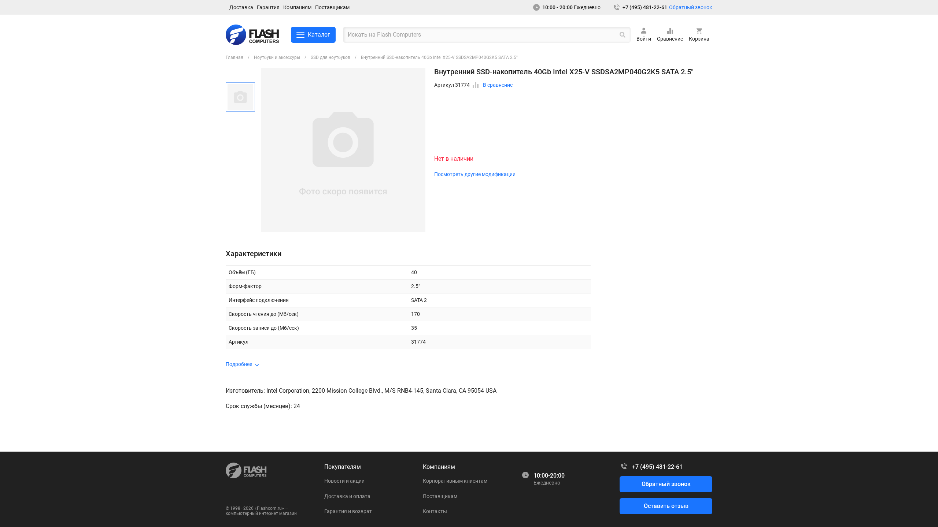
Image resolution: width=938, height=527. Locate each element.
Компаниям (297, 7)
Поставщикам (332, 7)
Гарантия (268, 7)
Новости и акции (344, 481)
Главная (234, 57)
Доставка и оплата (347, 496)
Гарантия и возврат (348, 511)
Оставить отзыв (666, 505)
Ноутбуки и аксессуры (277, 57)
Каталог (319, 34)
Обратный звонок (690, 7)
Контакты (435, 511)
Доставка (241, 7)
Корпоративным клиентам (455, 481)
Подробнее (239, 364)
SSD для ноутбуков (330, 57)
